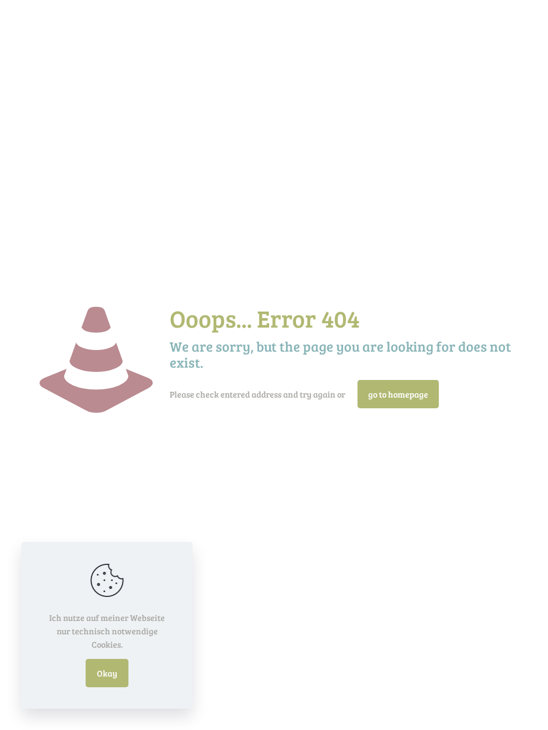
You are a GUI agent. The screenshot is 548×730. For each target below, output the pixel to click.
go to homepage (398, 394)
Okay (107, 673)
